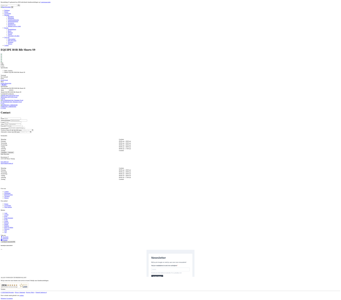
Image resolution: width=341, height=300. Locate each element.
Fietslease (7, 10)
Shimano (10, 32)
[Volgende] (5, 85)
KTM (5, 219)
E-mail (2, 122)
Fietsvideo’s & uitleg (13, 36)
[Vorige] (2, 85)
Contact (6, 45)
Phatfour (6, 226)
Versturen (10, 152)
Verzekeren (11, 23)
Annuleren (4, 152)
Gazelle (6, 215)
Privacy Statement (20, 292)
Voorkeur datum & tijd (7, 130)
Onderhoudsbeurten (13, 20)
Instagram (5, 238)
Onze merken (11, 39)
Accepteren (9, 298)
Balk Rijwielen (12, 40)
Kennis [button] (6, 28)
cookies (21, 295)
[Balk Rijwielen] (6, 7)
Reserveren (8, 83)
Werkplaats (11, 18)
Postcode (3, 126)
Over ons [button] (6, 37)
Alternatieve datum (6, 132)
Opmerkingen (4, 128)
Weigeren (3, 298)
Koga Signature (8, 218)
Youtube (4, 240)
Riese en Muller (8, 227)
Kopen (3, 83)
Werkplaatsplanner (13, 21)
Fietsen (6, 12)
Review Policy (30, 292)
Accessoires (7, 13)
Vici (5, 232)
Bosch (9, 31)
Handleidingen (12, 29)
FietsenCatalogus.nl (41, 292)
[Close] (1, 117)
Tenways (6, 229)
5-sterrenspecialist (45, 2)
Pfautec (6, 224)
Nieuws (10, 44)
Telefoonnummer (5, 120)
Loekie (6, 221)
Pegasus (6, 222)
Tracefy (10, 34)
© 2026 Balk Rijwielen (7, 292)
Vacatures (10, 42)
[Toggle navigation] (12, 7)
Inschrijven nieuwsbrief (7, 242)
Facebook (5, 237)
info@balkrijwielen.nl (7, 163)
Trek (5, 230)
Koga (5, 216)
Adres (2, 124)
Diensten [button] (6, 15)
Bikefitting (11, 16)
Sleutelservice (12, 24)
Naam (2, 118)
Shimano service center (14, 26)
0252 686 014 (5, 162)
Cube (5, 213)
